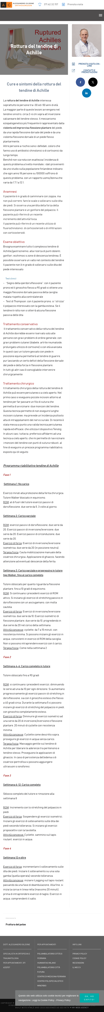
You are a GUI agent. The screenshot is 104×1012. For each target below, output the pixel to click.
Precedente (11, 918)
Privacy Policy (80, 954)
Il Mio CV (77, 967)
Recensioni (78, 963)
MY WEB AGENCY (80, 1008)
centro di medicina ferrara (51, 977)
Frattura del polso (16, 924)
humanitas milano (46, 963)
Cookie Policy (79, 958)
